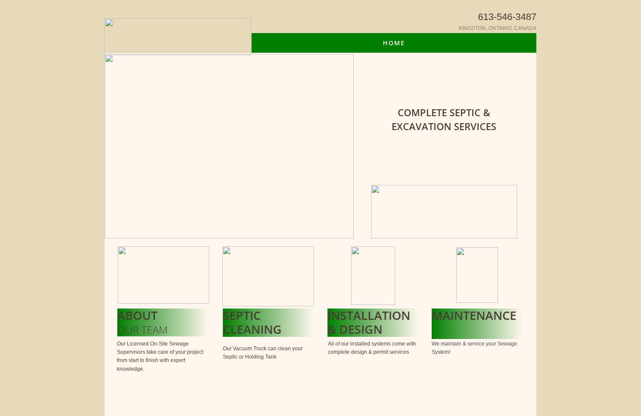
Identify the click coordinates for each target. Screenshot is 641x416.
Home (394, 43)
